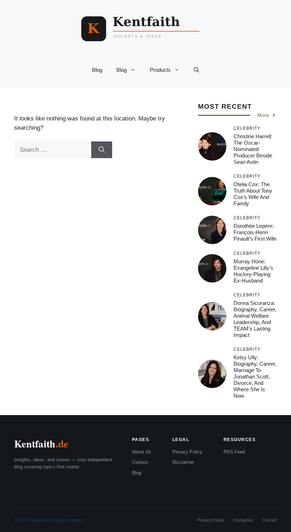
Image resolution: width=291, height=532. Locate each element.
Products (160, 70)
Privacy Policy (187, 452)
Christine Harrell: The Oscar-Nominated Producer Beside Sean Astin (253, 149)
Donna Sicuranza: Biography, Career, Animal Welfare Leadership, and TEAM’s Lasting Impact (255, 319)
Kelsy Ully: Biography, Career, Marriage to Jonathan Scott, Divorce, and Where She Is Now (255, 376)
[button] (196, 70)
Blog (97, 70)
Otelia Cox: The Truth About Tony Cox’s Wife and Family (253, 193)
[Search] (101, 149)
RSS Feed (234, 452)
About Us (141, 452)
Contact (140, 462)
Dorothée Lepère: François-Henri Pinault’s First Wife (255, 232)
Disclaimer (183, 462)
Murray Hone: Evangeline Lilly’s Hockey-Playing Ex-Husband (253, 271)
